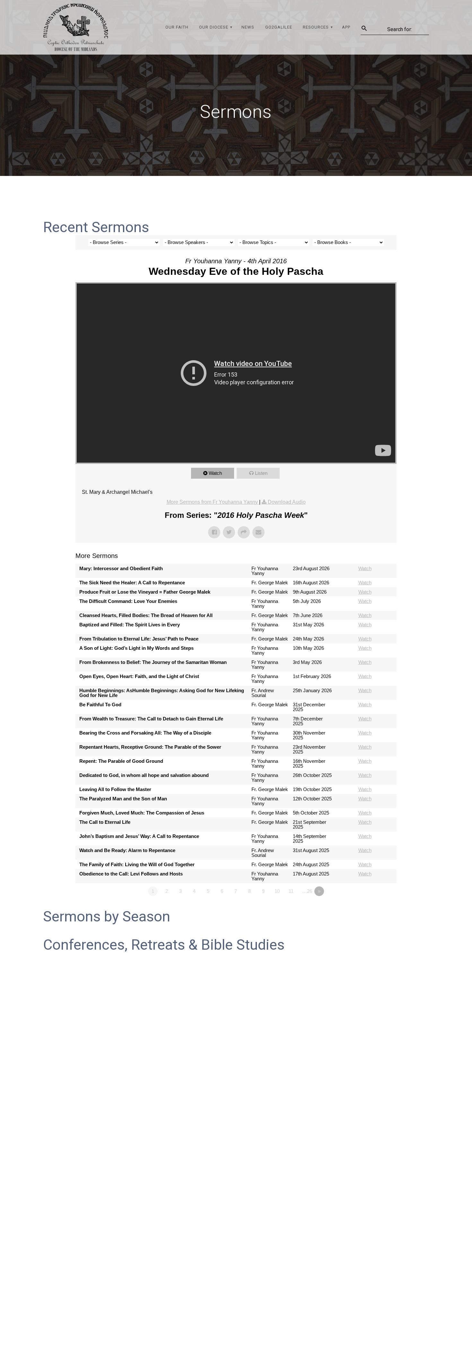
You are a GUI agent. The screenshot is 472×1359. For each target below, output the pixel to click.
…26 (307, 891)
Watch (215, 473)
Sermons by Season (106, 916)
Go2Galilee (278, 27)
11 (291, 891)
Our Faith (176, 27)
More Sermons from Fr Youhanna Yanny (213, 502)
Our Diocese (213, 27)
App (346, 27)
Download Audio (287, 502)
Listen (261, 473)
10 (277, 891)
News (247, 27)
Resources (316, 27)
